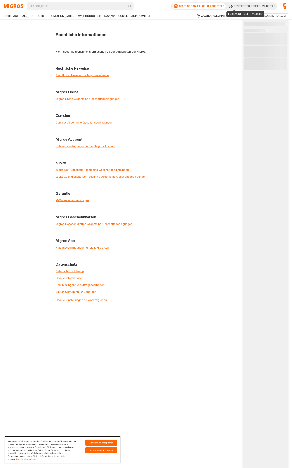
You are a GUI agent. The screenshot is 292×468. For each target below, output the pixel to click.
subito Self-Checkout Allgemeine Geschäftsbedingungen (92, 170)
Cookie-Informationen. (26, 459)
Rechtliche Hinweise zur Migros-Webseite (82, 75)
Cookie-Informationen (69, 278)
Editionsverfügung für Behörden (76, 292)
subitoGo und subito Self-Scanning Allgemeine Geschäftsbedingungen (101, 177)
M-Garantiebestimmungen (72, 200)
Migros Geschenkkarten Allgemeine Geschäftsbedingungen (94, 224)
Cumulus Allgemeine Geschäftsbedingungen (84, 122)
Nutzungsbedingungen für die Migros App (82, 247)
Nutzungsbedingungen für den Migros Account (85, 146)
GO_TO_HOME (13, 6)
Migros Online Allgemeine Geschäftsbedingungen (87, 99)
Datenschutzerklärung (70, 271)
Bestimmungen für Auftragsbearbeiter (80, 285)
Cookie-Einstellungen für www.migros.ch (81, 300)
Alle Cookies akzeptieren (101, 442)
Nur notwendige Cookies (101, 450)
